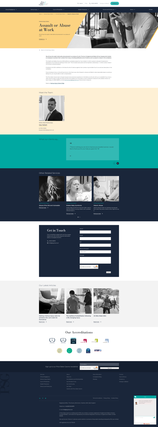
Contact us (114, 3)
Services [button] (42, 374)
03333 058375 (93, 3)
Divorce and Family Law (108, 9)
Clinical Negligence (10, 9)
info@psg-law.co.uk (53, 243)
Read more (42, 321)
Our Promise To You (71, 381)
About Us (69, 376)
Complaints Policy (97, 376)
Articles (151, 9)
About (131, 9)
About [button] (68, 374)
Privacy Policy (107, 398)
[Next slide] (118, 163)
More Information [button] (97, 374)
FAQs (86, 3)
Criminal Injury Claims (60, 14)
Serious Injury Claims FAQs (57, 83)
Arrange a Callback (104, 3)
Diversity (95, 379)
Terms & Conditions (97, 398)
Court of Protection (58, 9)
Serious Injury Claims (48, 14)
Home (40, 14)
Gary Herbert (43, 125)
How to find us (122, 376)
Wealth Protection (82, 9)
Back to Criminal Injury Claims (47, 50)
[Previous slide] (114, 163)
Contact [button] (121, 374)
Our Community (71, 384)
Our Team (69, 386)
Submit (108, 272)
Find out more (42, 207)
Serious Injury (34, 9)
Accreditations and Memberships (75, 379)
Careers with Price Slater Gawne (74, 388)
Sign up (109, 368)
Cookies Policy (114, 398)
